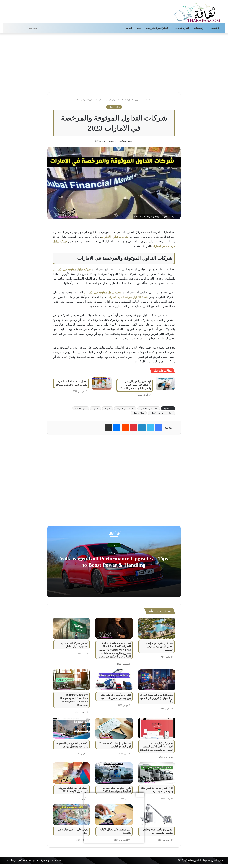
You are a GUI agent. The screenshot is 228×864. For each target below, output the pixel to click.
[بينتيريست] (133, 427)
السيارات (114, 545)
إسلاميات (199, 28)
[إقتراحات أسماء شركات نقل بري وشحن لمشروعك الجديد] (114, 679)
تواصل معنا (11, 860)
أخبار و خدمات (182, 28)
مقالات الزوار (138, 413)
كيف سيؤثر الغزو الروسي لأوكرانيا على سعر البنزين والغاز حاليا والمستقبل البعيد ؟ (135, 385)
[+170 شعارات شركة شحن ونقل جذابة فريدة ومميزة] (156, 772)
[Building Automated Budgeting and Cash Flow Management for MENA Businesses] (71, 679)
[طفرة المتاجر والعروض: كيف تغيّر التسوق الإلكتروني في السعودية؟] (156, 679)
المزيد (129, 28)
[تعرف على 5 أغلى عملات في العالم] (71, 814)
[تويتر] (150, 427)
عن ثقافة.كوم (24, 860)
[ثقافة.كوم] (197, 11)
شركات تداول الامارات (114, 236)
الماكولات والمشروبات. (157, 28)
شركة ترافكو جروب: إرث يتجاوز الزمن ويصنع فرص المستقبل (159, 646)
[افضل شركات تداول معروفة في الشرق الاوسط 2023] (71, 772)
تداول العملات (80, 408)
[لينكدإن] (142, 427)
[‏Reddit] (125, 427)
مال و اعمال (134, 99)
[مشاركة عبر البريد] (108, 427)
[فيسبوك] (158, 427)
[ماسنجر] (116, 427)
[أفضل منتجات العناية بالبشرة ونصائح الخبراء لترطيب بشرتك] (102, 383)
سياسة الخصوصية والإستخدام (47, 860)
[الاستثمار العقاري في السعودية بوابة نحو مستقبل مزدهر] (71, 728)
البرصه (107, 408)
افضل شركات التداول (148, 408)
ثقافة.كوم (188, 860)
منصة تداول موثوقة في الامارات (103, 292)
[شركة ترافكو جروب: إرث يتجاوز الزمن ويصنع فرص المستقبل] (156, 628)
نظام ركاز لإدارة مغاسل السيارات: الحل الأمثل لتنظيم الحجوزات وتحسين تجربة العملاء (156, 746)
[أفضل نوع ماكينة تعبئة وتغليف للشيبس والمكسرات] (156, 814)
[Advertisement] (114, 62)
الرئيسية (215, 28)
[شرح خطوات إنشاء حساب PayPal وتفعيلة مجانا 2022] (114, 772)
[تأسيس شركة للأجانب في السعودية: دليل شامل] (71, 628)
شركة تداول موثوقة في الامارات (72, 269)
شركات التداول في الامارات (161, 413)
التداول (95, 408)
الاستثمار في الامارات (125, 408)
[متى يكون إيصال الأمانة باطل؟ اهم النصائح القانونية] (114, 728)
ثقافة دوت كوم (125, 141)
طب (139, 28)
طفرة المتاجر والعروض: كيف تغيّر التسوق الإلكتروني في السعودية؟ (156, 698)
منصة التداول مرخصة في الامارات (128, 297)
